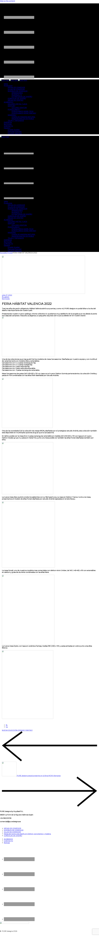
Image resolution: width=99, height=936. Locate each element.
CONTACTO (8, 841)
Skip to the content (7, 1)
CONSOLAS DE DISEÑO (13, 836)
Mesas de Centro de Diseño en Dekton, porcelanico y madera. (27, 834)
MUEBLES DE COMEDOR (13, 830)
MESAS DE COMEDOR (12, 828)
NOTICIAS (8, 253)
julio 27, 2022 (7, 295)
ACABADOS (8, 839)
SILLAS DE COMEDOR (12, 832)
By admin (5, 297)
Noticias (7, 843)
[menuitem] (7, 128)
